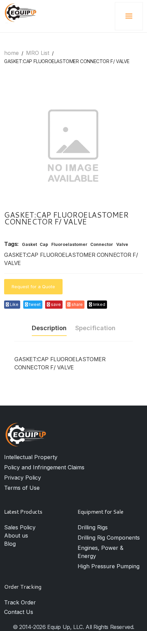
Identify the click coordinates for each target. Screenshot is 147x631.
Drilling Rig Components (109, 537)
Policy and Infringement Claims (44, 467)
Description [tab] (49, 328)
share (76, 304)
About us (16, 535)
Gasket (29, 245)
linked (98, 304)
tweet (34, 304)
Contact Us (18, 611)
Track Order (20, 602)
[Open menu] (129, 16)
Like (13, 304)
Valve (122, 245)
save (55, 304)
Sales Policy (20, 527)
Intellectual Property (30, 457)
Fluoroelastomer (69, 245)
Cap (44, 245)
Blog (10, 543)
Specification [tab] (95, 328)
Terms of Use (22, 487)
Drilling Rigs (93, 527)
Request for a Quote (33, 286)
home (11, 52)
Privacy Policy (22, 477)
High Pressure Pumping (108, 566)
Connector (101, 245)
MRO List (37, 52)
